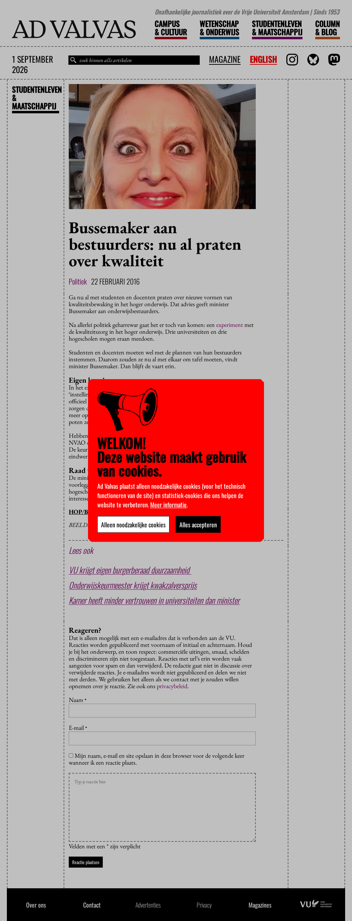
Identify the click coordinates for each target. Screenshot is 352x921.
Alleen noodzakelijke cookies (133, 524)
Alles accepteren (198, 524)
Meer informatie (168, 504)
